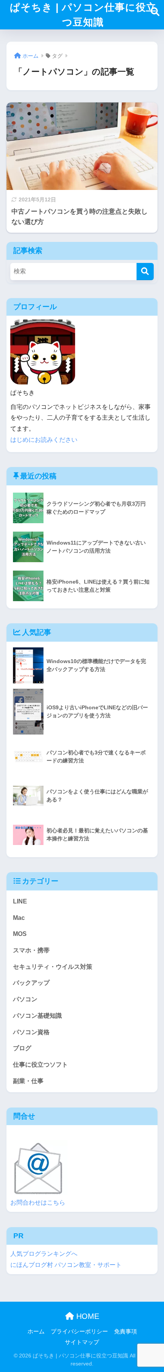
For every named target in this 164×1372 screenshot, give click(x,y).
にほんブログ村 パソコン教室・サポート (66, 1265)
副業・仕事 (28, 1081)
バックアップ (31, 983)
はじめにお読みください (43, 439)
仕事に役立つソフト (40, 1064)
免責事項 (125, 1331)
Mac (19, 918)
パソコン (25, 999)
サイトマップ (82, 1342)
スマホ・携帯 (31, 950)
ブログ (22, 1048)
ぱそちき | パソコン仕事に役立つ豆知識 (83, 15)
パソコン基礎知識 (37, 1015)
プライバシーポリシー (79, 1331)
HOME (86, 1316)
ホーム (36, 1331)
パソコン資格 (31, 1032)
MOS (20, 934)
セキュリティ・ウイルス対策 (52, 966)
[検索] (145, 271)
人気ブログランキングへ (43, 1253)
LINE (20, 901)
